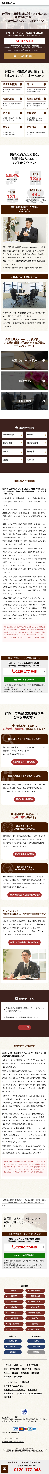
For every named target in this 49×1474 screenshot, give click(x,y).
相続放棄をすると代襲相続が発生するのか (22, 1017)
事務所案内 (24, 401)
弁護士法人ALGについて (14, 1390)
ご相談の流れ (25, 1382)
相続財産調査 (32, 443)
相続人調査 (7, 443)
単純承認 (7, 1377)
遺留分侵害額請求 (35, 1313)
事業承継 (13, 1352)
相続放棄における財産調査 (24, 762)
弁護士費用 (8, 1393)
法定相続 (30, 460)
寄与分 (30, 435)
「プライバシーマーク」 (18, 1421)
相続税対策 (13, 1341)
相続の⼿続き (35, 1302)
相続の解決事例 (35, 1393)
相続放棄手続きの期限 (24, 854)
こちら (30, 50)
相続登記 (14, 1296)
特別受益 (35, 1318)
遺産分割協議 (8, 435)
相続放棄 (30, 452)
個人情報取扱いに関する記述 (13, 1442)
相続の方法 (35, 1307)
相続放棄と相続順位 (24, 799)
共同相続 (35, 1324)
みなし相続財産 (13, 1324)
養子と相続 (35, 1329)
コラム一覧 (24, 1027)
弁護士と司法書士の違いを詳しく (24, 942)
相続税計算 (36, 1347)
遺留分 (6, 460)
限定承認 (18, 1377)
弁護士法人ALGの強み (24, 360)
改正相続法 (14, 1329)
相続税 (36, 1341)
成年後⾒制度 (13, 1318)
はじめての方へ (10, 1382)
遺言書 (6, 452)
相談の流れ (24, 380)
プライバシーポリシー (10, 1438)
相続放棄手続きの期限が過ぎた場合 (24, 895)
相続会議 (7, 1397)
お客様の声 (21, 1393)
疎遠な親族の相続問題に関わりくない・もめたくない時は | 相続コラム (25, 1009)
